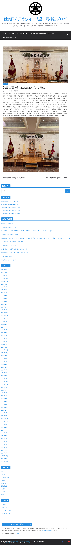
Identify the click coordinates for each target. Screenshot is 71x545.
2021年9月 (4, 424)
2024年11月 (4, 315)
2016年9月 (4, 458)
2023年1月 (4, 378)
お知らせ (3, 471)
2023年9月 (4, 355)
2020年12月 (4, 450)
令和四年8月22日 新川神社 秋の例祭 (12, 241)
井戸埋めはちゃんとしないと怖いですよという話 (14, 252)
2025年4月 (4, 301)
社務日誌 (5, 83)
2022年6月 (4, 398)
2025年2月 (4, 307)
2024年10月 (4, 318)
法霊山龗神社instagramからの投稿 (14, 178)
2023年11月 (4, 350)
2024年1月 (4, 344)
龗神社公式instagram (47, 530)
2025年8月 (4, 290)
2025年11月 (4, 281)
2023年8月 (4, 358)
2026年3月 (4, 270)
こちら (17, 533)
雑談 (2, 494)
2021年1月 (4, 447)
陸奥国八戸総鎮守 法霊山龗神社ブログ (35, 19)
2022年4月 (4, 404)
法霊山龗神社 (17, 91)
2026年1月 (4, 275)
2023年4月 (4, 370)
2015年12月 (4, 461)
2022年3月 (4, 407)
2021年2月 (4, 444)
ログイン (3, 504)
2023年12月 (4, 347)
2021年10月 (4, 421)
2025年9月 (4, 287)
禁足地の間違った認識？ (8, 223)
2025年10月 (4, 284)
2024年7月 (4, 327)
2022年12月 (4, 381)
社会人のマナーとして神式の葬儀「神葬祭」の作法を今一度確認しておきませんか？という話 (26, 231)
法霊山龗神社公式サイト (9, 37)
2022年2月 (4, 410)
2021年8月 (4, 427)
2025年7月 (4, 292)
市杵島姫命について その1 (8, 260)
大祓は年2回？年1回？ (7, 256)
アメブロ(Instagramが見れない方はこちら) (42, 33)
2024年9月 (4, 321)
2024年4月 (4, 335)
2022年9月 (4, 390)
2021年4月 (4, 438)
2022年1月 (4, 413)
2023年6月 (4, 364)
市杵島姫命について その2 (8, 245)
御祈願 (3, 480)
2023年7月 (4, 361)
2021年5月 (4, 436)
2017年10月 (4, 456)
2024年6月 (4, 330)
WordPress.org (5, 513)
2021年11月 (4, 418)
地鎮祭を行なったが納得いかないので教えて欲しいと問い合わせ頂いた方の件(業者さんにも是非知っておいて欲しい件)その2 (35, 238)
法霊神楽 (3, 483)
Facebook (23, 33)
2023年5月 (4, 367)
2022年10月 (4, 387)
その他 (3, 474)
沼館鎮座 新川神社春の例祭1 (9, 234)
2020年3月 (4, 453)
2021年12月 (4, 416)
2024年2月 (4, 341)
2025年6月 (4, 295)
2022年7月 (4, 395)
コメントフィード (6, 510)
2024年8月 (4, 324)
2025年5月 (4, 298)
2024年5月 (4, 333)
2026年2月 (4, 272)
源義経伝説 (4, 486)
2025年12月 (4, 278)
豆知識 (3, 491)
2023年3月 (4, 373)
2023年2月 (4, 375)
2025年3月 (4, 304)
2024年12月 (4, 312)
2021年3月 (4, 441)
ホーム (4, 33)
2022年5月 (4, 401)
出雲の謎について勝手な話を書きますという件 (14, 249)
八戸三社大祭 (5, 477)
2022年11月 (4, 384)
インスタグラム (13, 33)
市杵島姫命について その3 (8, 227)
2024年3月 (4, 338)
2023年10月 (4, 353)
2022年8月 (4, 393)
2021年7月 (4, 430)
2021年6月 (4, 433)
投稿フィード (5, 507)
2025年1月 (4, 310)
